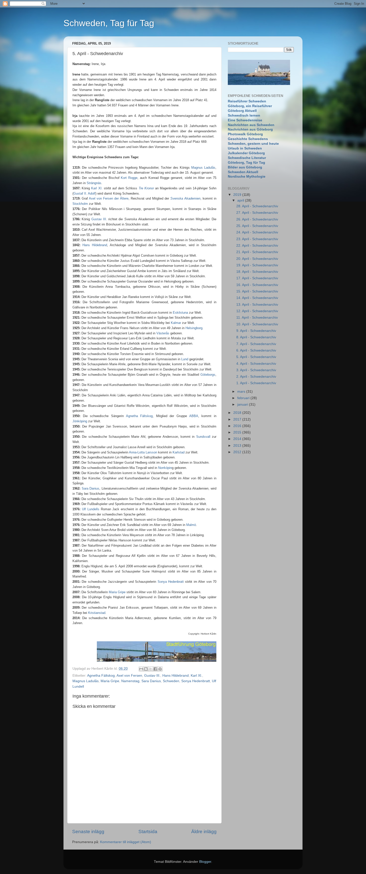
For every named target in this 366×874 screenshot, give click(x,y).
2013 (237, 445)
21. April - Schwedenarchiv (257, 252)
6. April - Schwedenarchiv (256, 350)
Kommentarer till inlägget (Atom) (125, 842)
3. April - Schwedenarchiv (256, 370)
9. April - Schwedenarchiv (256, 331)
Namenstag (130, 681)
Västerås (162, 333)
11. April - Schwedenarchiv (257, 317)
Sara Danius (91, 488)
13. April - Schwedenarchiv (257, 304)
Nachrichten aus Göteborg (250, 129)
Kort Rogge (129, 178)
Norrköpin (165, 468)
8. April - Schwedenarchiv (256, 337)
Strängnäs (94, 183)
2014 (237, 439)
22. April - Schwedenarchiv (257, 245)
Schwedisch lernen (244, 115)
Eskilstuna (180, 312)
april (241, 200)
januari (243, 404)
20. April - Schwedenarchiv (257, 259)
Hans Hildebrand (94, 245)
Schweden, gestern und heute (253, 144)
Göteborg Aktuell (242, 111)
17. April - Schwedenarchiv (257, 278)
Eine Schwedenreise (245, 120)
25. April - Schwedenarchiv (257, 226)
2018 (237, 413)
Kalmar (176, 323)
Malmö (191, 525)
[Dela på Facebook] (155, 668)
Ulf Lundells (90, 509)
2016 (237, 426)
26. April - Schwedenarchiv (257, 219)
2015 (237, 432)
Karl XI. (96, 188)
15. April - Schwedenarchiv (257, 291)
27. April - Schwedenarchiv (257, 213)
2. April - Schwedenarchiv (256, 376)
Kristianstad (96, 613)
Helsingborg (193, 328)
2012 (237, 452)
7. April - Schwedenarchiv (256, 344)
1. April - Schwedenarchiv (256, 383)
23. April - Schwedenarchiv (257, 239)
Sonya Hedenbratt (171, 581)
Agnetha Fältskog (139, 416)
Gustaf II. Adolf (84, 193)
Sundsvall (203, 436)
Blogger (205, 862)
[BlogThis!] (145, 668)
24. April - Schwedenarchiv (257, 232)
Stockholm (80, 204)
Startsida (147, 831)
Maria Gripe (117, 592)
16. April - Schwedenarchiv (257, 285)
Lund (184, 359)
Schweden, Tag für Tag (108, 23)
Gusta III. (99, 219)
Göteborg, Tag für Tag (246, 162)
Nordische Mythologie (246, 176)
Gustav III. (152, 675)
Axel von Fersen (129, 675)
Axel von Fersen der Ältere (108, 198)
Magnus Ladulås (203, 167)
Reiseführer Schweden (247, 101)
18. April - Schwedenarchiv (257, 272)
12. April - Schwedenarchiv (257, 311)
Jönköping (79, 421)
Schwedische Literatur (247, 158)
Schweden (171, 681)
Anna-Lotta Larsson (143, 452)
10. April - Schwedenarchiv (257, 324)
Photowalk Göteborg (245, 134)
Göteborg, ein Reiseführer (250, 106)
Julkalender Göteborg (246, 153)
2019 (237, 195)
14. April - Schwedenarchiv (257, 298)
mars (241, 391)
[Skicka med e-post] (141, 668)
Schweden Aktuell (243, 172)
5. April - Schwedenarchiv (256, 357)
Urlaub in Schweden (245, 148)
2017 (237, 419)
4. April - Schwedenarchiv (256, 363)
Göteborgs (207, 374)
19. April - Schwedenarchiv (257, 265)
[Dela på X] (150, 668)
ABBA (193, 416)
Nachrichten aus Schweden (251, 125)
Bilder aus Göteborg (245, 167)
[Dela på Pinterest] (160, 668)
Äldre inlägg (204, 831)
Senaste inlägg (88, 831)
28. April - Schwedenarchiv (257, 206)
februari (243, 398)
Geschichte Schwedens (248, 139)
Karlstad (178, 452)
